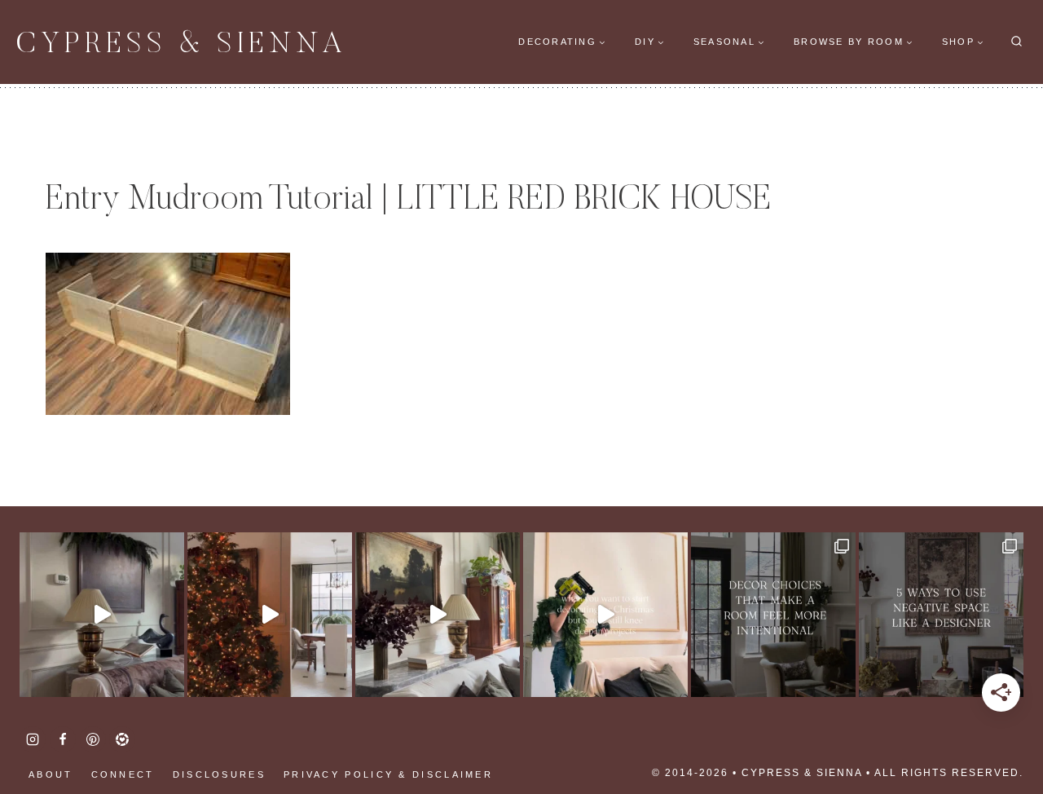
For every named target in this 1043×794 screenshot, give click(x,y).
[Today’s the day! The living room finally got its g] (437, 614)
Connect (123, 774)
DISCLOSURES (219, 774)
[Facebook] (63, 739)
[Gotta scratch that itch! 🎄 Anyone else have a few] (605, 614)
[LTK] (122, 739)
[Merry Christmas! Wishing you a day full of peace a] (102, 614)
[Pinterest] (93, 739)
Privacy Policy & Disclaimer (388, 774)
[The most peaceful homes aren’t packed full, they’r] (941, 614)
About (51, 774)
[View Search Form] (1016, 42)
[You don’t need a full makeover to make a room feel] (773, 614)
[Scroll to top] (40, 728)
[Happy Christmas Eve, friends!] (269, 614)
